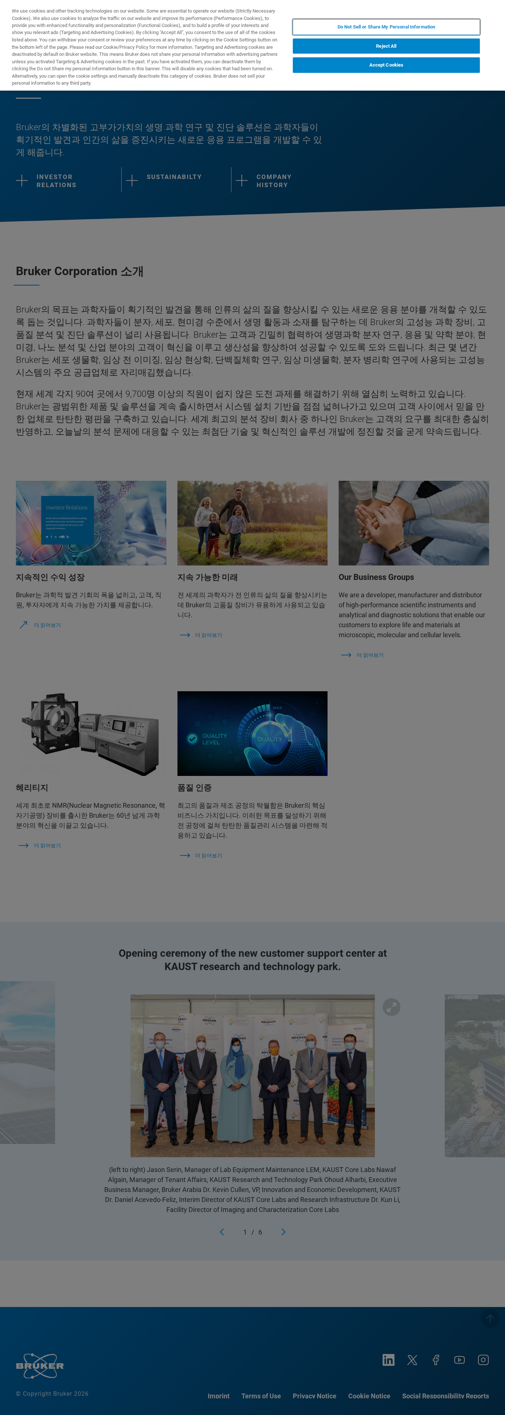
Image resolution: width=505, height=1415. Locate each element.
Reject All (386, 46)
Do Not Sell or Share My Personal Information (386, 27)
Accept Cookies (386, 65)
